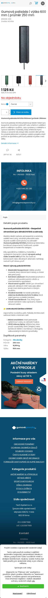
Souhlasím (24, 586)
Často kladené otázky (24, 454)
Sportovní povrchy (24, 481)
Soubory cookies (24, 451)
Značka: (7, 21)
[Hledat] (30, 3)
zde (33, 581)
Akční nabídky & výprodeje (24, 474)
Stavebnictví (24, 492)
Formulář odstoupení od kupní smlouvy (24, 462)
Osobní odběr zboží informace (24, 458)
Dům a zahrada (24, 485)
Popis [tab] (5, 217)
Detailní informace (8, 143)
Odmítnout (31, 593)
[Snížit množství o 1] (9, 113)
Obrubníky (17, 340)
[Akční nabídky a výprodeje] (24, 383)
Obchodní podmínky (24, 444)
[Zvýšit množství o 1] (9, 111)
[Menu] (42, 3)
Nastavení (17, 593)
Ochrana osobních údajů (24, 447)
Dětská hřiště (24, 478)
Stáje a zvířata (24, 488)
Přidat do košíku (22, 112)
